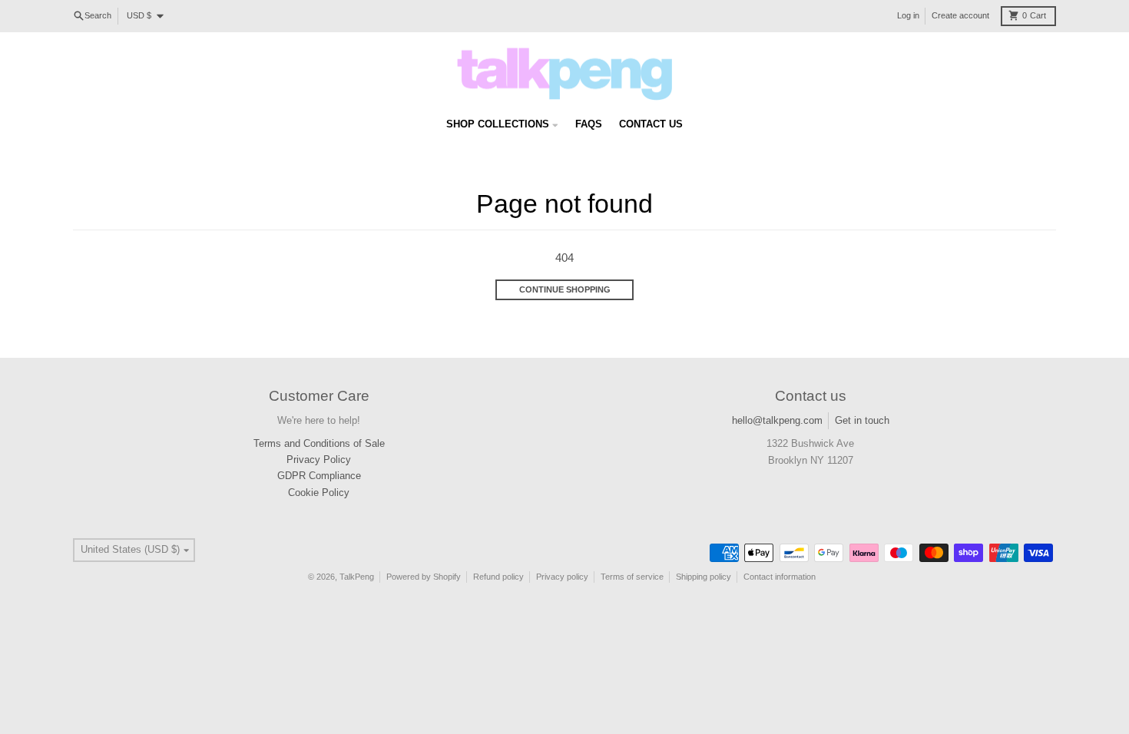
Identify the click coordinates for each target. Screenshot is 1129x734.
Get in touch (862, 420)
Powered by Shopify (423, 576)
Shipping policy (703, 576)
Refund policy (498, 576)
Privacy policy (562, 576)
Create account (960, 15)
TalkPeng (356, 576)
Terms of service (632, 576)
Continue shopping (565, 289)
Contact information (779, 576)
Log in (908, 15)
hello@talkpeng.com (777, 420)
